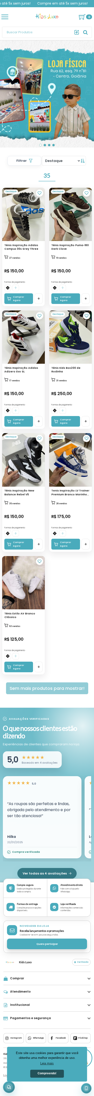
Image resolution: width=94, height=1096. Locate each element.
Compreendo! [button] (47, 1073)
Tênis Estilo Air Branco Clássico (19, 615)
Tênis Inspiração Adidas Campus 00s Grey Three (21, 247)
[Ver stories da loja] (47, 17)
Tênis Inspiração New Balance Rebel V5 (19, 492)
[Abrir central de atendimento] (9, 1087)
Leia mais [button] (47, 1063)
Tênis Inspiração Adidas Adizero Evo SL (21, 369)
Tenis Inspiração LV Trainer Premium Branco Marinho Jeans (70, 492)
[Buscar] (77, 32)
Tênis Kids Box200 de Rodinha (66, 369)
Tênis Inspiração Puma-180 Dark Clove (70, 247)
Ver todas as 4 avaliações (45, 873)
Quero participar (47, 944)
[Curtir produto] (39, 193)
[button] (32, 759)
